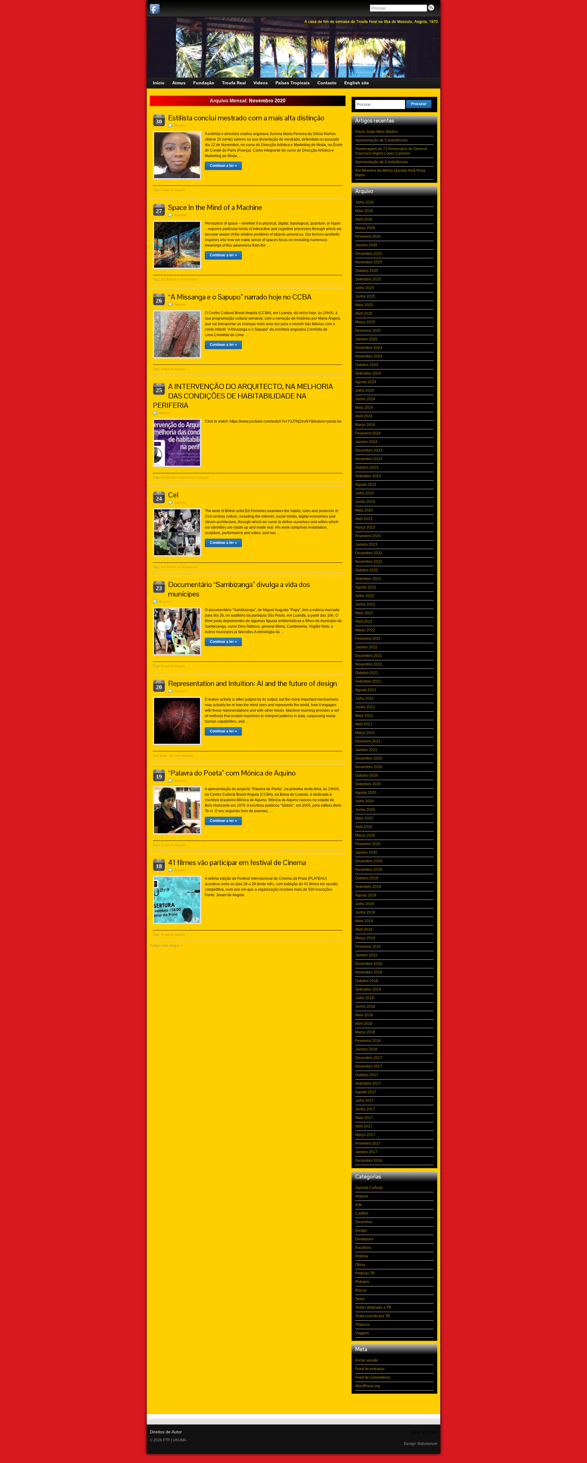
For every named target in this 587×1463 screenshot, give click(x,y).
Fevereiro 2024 (368, 433)
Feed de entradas (370, 1369)
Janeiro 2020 (366, 852)
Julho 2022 (364, 596)
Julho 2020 (364, 801)
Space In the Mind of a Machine (215, 207)
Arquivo (180, 125)
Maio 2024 (364, 407)
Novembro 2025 (368, 262)
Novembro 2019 (368, 869)
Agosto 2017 (365, 1092)
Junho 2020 (365, 810)
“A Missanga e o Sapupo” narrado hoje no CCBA (240, 297)
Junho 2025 (365, 296)
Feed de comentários (372, 1377)
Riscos (361, 1290)
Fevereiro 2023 (368, 536)
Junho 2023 (365, 502)
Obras (360, 1265)
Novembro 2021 (368, 664)
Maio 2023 (364, 510)
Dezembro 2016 (368, 1160)
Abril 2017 (363, 1126)
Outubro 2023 (366, 467)
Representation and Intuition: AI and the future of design (252, 683)
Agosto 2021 (365, 690)
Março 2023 (365, 527)
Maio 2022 (364, 613)
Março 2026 (365, 228)
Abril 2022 (363, 621)
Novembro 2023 (368, 459)
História (361, 1256)
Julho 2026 (364, 202)
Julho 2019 (364, 904)
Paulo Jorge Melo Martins (376, 132)
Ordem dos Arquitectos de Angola (185, 477)
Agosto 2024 (365, 382)
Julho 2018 (364, 998)
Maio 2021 (364, 715)
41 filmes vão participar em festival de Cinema (237, 862)
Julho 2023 (364, 493)
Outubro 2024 (366, 365)
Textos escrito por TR (372, 1316)
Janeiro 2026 (366, 245)
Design (361, 1230)
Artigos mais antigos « (166, 945)
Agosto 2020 (365, 792)
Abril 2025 (363, 313)
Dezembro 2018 (368, 964)
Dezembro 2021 (368, 656)
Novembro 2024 (368, 356)
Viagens (362, 1333)
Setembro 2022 (368, 579)
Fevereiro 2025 (368, 330)
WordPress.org (367, 1386)
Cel (173, 495)
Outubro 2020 (366, 775)
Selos (360, 1299)
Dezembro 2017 (368, 1058)
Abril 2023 (363, 519)
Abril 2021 (363, 724)
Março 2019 (365, 938)
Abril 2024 (363, 416)
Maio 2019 (364, 921)
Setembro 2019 (368, 887)
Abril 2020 (363, 827)
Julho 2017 (364, 1100)
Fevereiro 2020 (368, 844)
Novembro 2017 (368, 1066)
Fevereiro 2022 (368, 638)
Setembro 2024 (368, 373)
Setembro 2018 (368, 989)
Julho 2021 (364, 698)
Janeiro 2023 (366, 544)
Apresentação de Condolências (381, 140)
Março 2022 (365, 630)
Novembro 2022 (368, 561)
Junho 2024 (365, 399)
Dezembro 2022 (368, 553)
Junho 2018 (365, 1006)
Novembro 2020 (368, 767)
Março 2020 (365, 835)
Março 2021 (365, 733)
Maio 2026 (364, 211)
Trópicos (362, 1324)
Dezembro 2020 (368, 758)
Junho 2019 (365, 912)
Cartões (361, 1213)
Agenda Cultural (368, 1188)
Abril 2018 (363, 1023)
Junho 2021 (365, 707)
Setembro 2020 (368, 784)
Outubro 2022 (366, 570)
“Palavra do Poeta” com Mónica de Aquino (232, 773)
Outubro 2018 (366, 981)
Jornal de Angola (173, 190)
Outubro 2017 (366, 1075)
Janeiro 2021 (366, 750)
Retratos (362, 1282)
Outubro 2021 (366, 673)
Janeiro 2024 (366, 442)
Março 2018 (365, 1032)
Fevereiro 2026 (368, 236)
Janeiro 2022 (366, 647)
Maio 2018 (364, 1015)
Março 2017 (365, 1135)
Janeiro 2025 (366, 339)
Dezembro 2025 (368, 253)
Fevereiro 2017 (368, 1143)
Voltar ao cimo (423, 1432)
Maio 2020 (364, 818)
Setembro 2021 (368, 681)
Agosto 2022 (365, 587)
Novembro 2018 (368, 972)
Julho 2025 (364, 288)
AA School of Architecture (179, 279)
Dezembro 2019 (368, 861)
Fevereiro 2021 (368, 741)
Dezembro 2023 (368, 450)
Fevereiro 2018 (368, 1041)
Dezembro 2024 (368, 348)
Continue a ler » (223, 165)
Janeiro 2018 (366, 1049)
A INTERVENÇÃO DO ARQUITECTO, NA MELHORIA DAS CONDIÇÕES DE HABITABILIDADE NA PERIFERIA (243, 396)
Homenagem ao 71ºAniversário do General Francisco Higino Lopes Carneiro (391, 151)
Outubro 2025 (366, 271)
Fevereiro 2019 (368, 946)
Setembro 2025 (368, 279)
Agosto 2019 (365, 895)
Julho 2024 (364, 390)
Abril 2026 (363, 219)
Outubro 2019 (366, 878)
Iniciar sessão (366, 1360)
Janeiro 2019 (366, 955)
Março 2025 (365, 322)
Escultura (363, 1247)
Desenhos (363, 1222)
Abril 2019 (363, 929)
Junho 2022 (365, 604)
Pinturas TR (365, 1273)
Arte (358, 1205)
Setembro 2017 (368, 1083)
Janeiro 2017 (366, 1152)
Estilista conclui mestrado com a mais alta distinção (246, 118)
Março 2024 (365, 425)
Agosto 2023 (365, 484)
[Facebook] (155, 9)
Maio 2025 (364, 305)
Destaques (364, 1239)
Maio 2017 (364, 1118)
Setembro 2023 (368, 476)
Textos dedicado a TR (373, 1307)
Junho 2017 (365, 1109)
